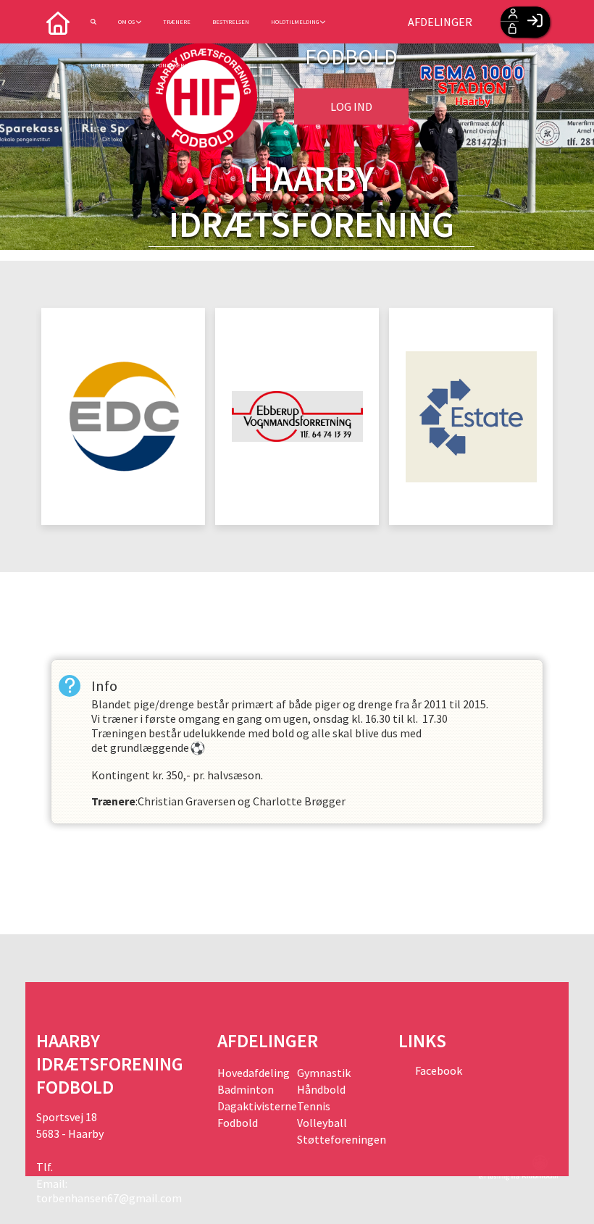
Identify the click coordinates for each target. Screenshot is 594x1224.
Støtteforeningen (337, 1139)
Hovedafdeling (253, 1072)
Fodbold (237, 1122)
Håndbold (321, 1089)
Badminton (245, 1089)
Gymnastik (324, 1072)
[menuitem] (58, 21)
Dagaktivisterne (257, 1106)
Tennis (313, 1106)
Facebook (437, 1070)
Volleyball (322, 1122)
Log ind (351, 106)
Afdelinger (440, 21)
